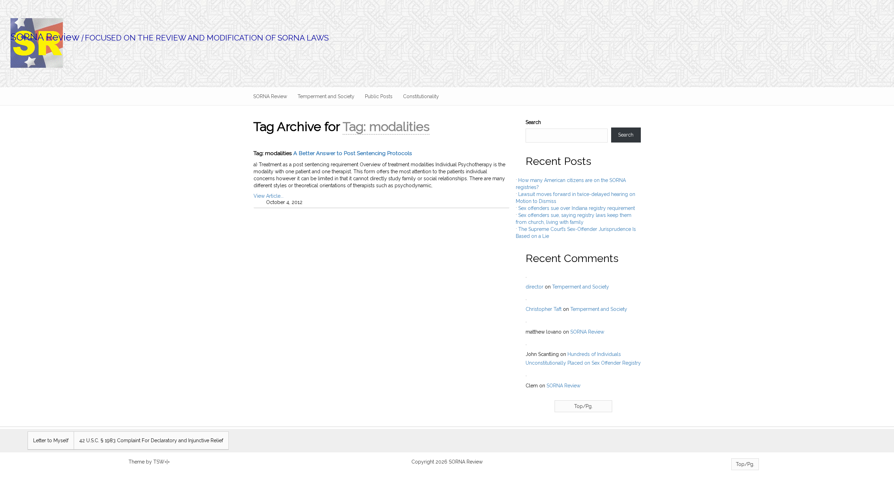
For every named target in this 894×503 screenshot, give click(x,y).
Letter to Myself (50, 440)
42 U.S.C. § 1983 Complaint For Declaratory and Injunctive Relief (151, 440)
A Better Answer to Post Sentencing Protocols (352, 153)
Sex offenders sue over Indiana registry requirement (576, 208)
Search (533, 122)
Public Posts (379, 96)
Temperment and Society (326, 96)
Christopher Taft (544, 309)
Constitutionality (421, 96)
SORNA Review (45, 37)
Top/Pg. (583, 406)
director (534, 287)
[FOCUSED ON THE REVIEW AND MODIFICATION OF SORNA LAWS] (452, 34)
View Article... (269, 196)
